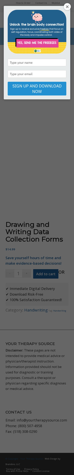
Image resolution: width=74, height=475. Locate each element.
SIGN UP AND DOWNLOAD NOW (37, 88)
